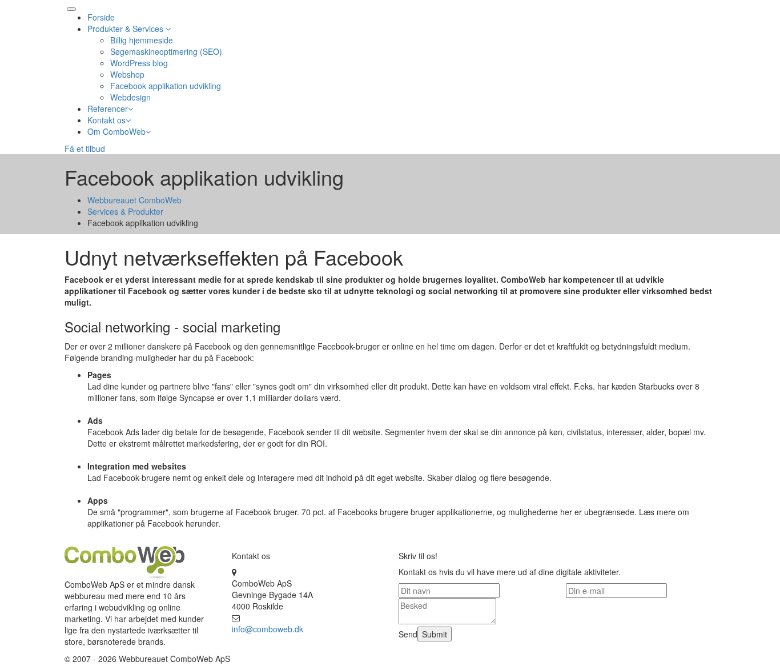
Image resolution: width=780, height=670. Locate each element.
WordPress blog (139, 63)
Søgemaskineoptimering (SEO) (166, 51)
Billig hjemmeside (141, 40)
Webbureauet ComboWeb (134, 200)
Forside (101, 17)
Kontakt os (106, 120)
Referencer (107, 108)
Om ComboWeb (116, 131)
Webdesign (130, 97)
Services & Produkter (125, 211)
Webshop (127, 74)
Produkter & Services (126, 28)
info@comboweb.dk (267, 629)
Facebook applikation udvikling (165, 85)
